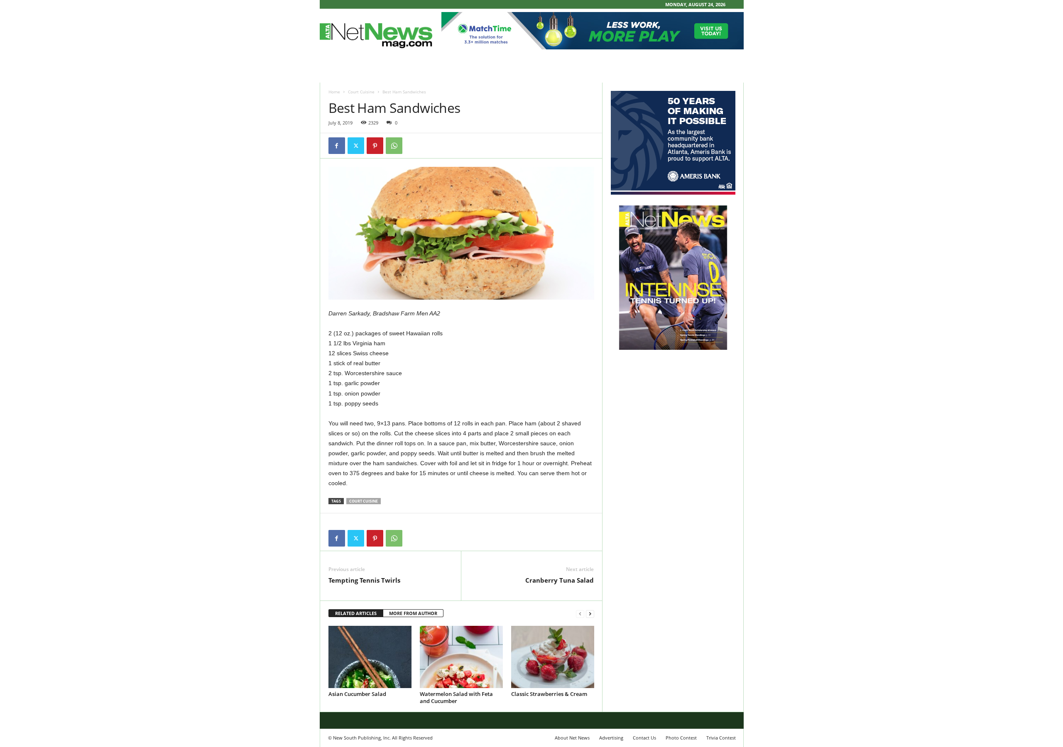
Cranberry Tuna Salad (559, 580)
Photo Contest (681, 738)
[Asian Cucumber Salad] (369, 657)
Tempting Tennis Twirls (364, 580)
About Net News (572, 738)
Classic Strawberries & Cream (549, 694)
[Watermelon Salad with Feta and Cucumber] (461, 657)
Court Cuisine (361, 92)
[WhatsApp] (394, 145)
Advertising (611, 738)
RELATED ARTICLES (356, 613)
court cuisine (363, 501)
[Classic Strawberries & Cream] (552, 657)
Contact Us (644, 738)
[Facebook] (336, 145)
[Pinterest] (375, 145)
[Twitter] (356, 145)
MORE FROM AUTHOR (413, 613)
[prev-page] (580, 613)
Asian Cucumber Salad (357, 694)
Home (334, 92)
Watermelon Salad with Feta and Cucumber (456, 697)
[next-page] (590, 613)
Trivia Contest (721, 738)
